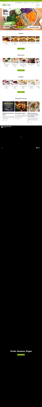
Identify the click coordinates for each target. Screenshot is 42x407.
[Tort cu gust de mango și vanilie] (23, 82)
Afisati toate (21, 48)
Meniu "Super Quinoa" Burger (15, 43)
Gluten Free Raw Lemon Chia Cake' (31, 87)
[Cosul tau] (37, 7)
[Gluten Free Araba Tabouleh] (6, 60)
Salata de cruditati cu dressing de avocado (23, 65)
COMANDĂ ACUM (21, 354)
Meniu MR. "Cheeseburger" (31, 42)
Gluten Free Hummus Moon (15, 65)
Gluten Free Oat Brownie (31, 64)
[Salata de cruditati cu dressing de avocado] (23, 60)
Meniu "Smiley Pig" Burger (23, 42)
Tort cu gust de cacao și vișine (14, 87)
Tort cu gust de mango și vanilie (23, 87)
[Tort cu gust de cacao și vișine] (15, 82)
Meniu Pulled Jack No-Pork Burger (6, 43)
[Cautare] (35, 7)
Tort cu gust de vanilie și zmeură (6, 87)
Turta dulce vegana (20, 113)
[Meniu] (15, 39)
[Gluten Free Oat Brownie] (31, 60)
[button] (3, 41)
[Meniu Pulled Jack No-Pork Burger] (6, 39)
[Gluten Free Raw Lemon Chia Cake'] (31, 82)
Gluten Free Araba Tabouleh (6, 65)
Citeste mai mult (17, 118)
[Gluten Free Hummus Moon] (15, 60)
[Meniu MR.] (31, 39)
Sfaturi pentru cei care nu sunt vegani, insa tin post (33, 115)
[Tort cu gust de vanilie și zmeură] (6, 82)
